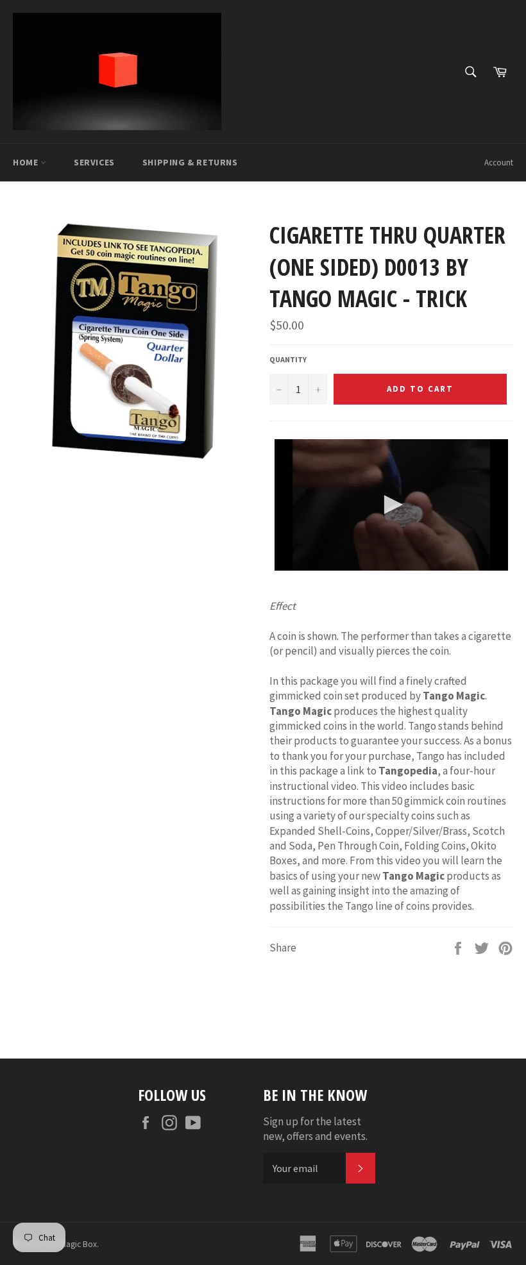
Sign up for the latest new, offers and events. (315, 1128)
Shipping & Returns (190, 162)
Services (94, 162)
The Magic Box (70, 1244)
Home (26, 162)
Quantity (288, 359)
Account (498, 162)
